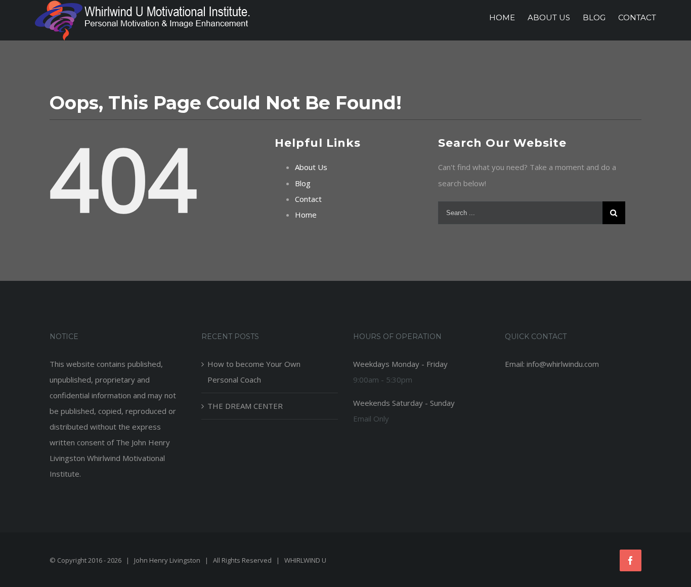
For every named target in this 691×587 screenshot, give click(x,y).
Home (306, 214)
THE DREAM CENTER (245, 406)
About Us (311, 167)
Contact (308, 199)
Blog (303, 183)
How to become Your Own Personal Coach (253, 372)
